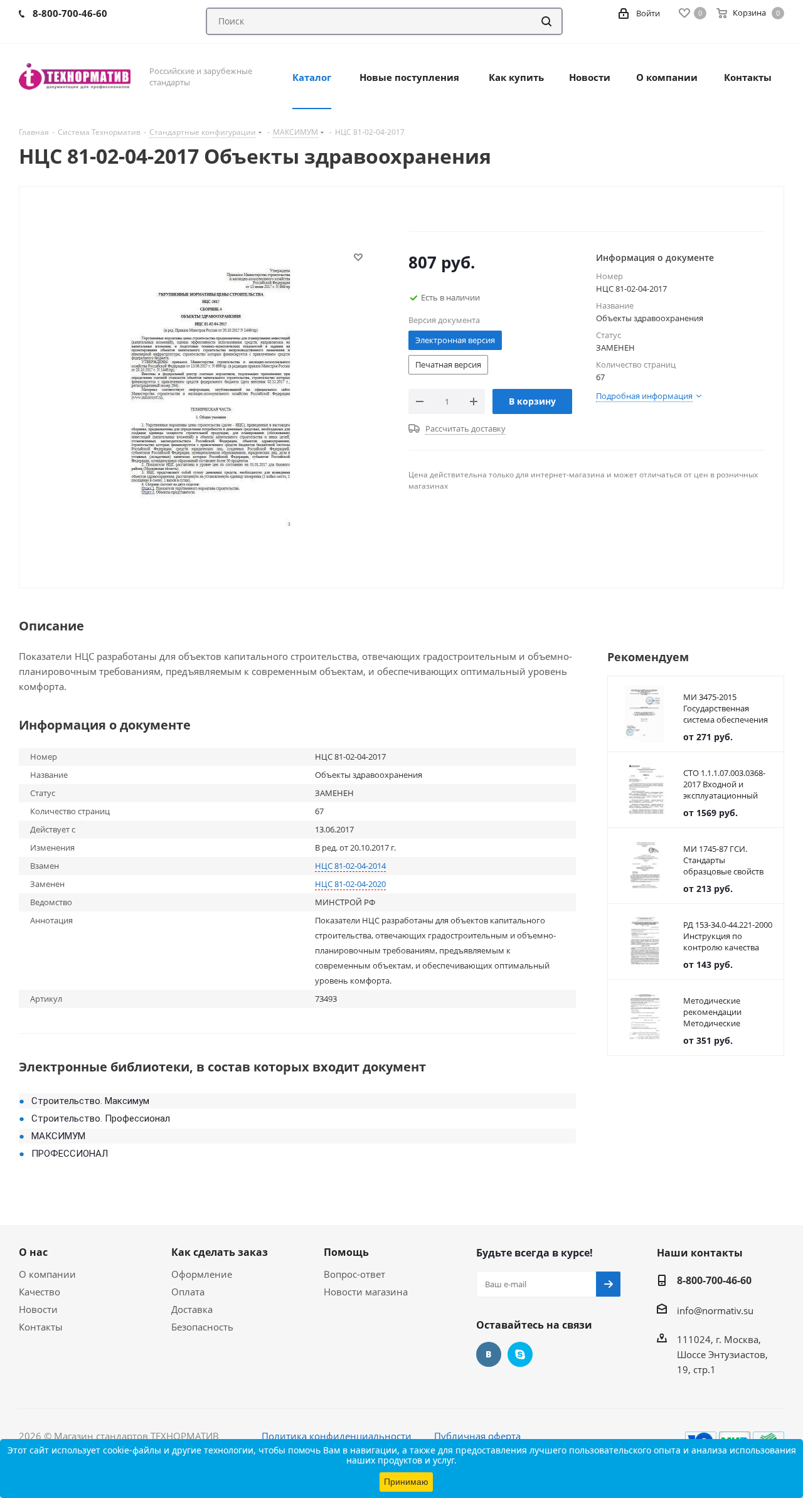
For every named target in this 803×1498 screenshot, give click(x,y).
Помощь (346, 1252)
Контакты (41, 1326)
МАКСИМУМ (58, 1136)
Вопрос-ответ (354, 1274)
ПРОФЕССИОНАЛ (69, 1153)
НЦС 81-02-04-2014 (350, 865)
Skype (520, 1354)
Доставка (192, 1309)
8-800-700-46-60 (714, 1280)
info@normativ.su (715, 1310)
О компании (47, 1274)
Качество (39, 1291)
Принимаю (406, 1482)
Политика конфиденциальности (337, 1436)
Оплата (188, 1291)
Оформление (201, 1274)
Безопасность (202, 1326)
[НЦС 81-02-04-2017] (211, 392)
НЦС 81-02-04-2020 (350, 884)
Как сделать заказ (219, 1252)
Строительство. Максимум (90, 1101)
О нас (33, 1252)
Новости (38, 1309)
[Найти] (546, 21)
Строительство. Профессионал (100, 1118)
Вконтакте (488, 1354)
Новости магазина (366, 1291)
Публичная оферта (477, 1436)
